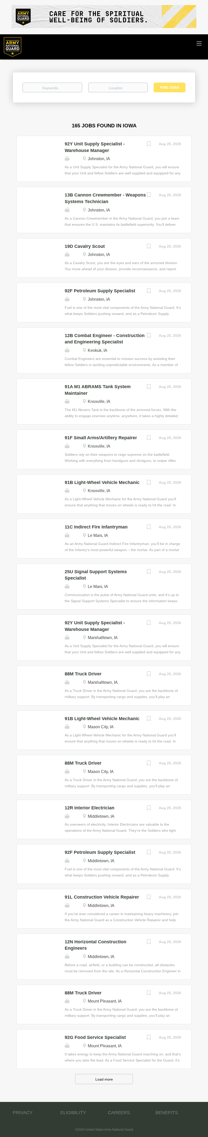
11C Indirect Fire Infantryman (96, 526)
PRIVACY (22, 1112)
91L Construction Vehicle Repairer (102, 897)
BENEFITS (166, 1112)
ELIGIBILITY (73, 1112)
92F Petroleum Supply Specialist (100, 290)
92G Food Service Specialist (95, 1037)
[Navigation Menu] (199, 43)
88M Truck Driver (83, 673)
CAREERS (119, 1112)
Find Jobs (169, 87)
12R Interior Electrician (89, 807)
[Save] (148, 144)
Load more (104, 1079)
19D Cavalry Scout (85, 246)
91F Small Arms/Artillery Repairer (101, 437)
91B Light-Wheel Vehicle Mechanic (102, 482)
